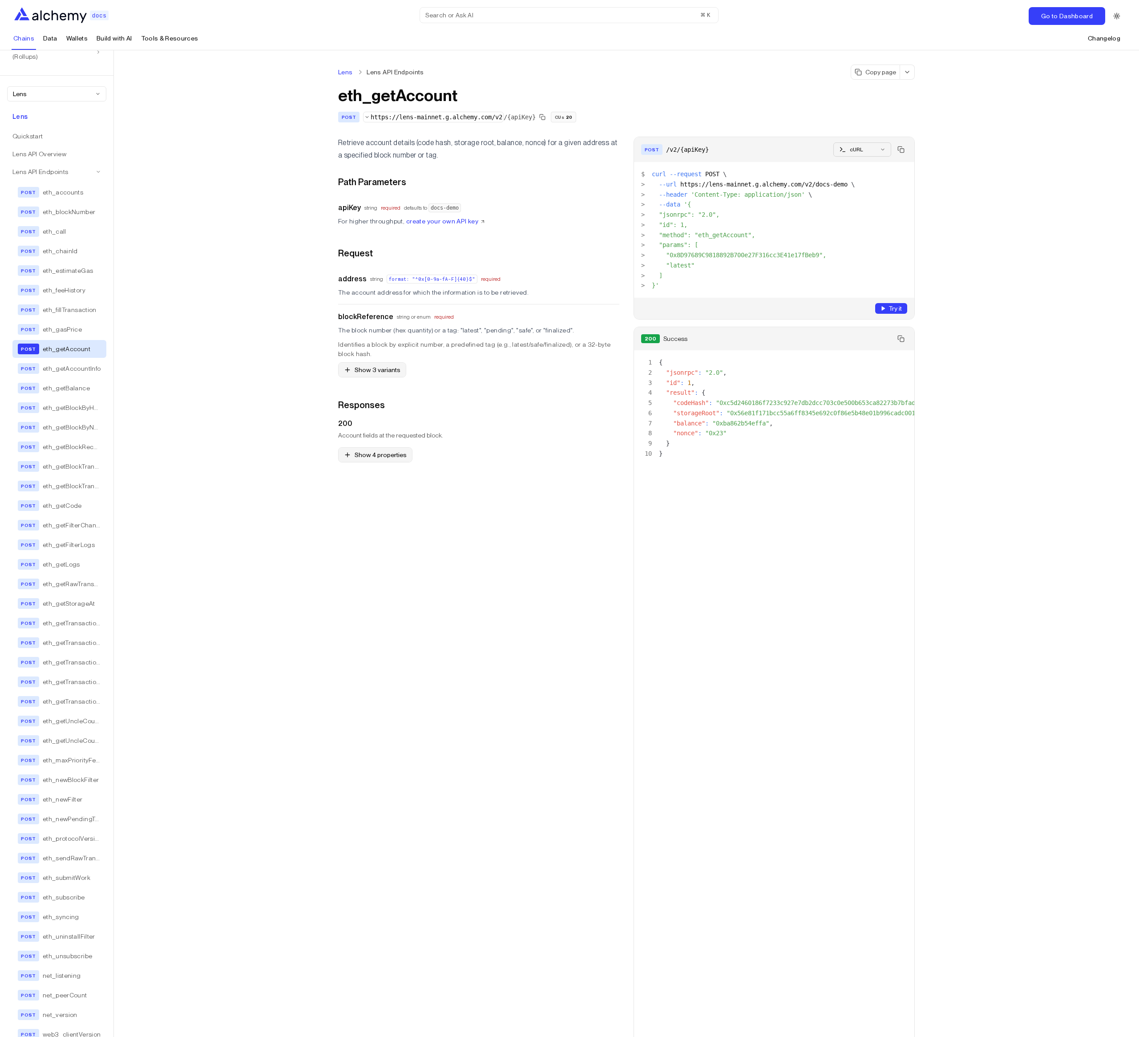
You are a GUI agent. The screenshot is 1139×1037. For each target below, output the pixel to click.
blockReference (365, 316)
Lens (345, 72)
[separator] (114, 543)
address (352, 279)
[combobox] (56, 93)
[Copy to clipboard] (901, 149)
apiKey (349, 207)
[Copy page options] (907, 72)
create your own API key (442, 221)
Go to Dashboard (1067, 16)
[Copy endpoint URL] (542, 117)
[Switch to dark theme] (1117, 16)
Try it (895, 308)
